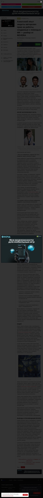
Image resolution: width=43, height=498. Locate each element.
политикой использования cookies (7, 495)
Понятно (25, 494)
